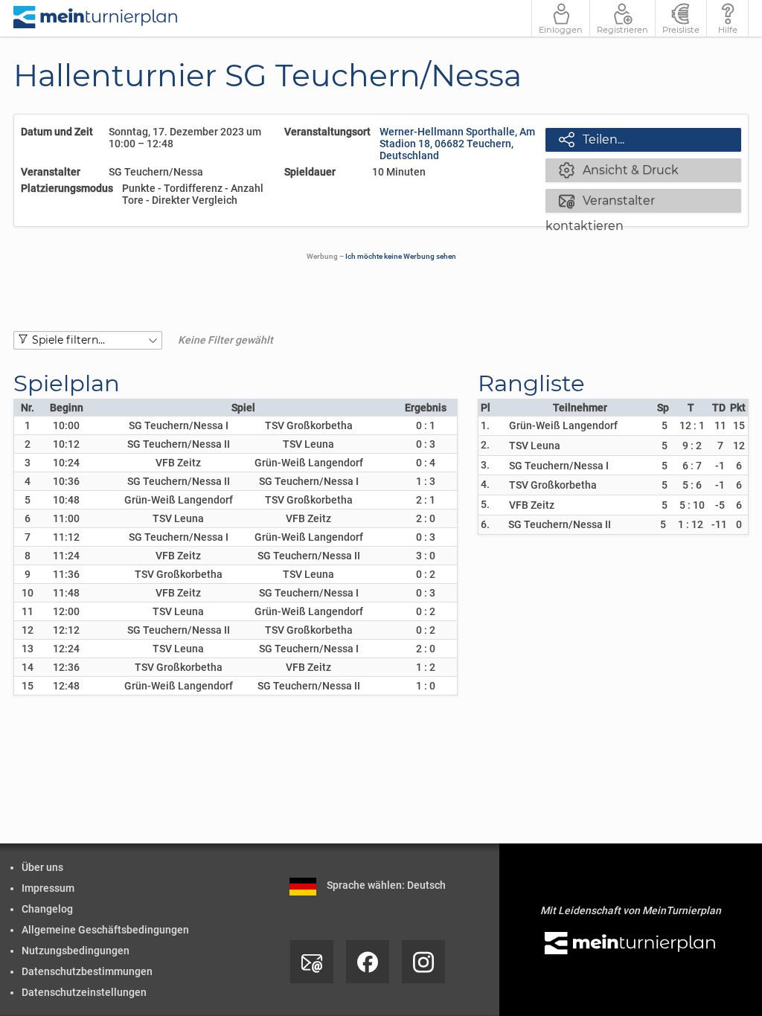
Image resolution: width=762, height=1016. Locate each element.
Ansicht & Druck (619, 170)
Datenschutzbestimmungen (87, 971)
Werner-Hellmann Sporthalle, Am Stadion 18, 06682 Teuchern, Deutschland (457, 143)
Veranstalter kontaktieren (600, 202)
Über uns (42, 867)
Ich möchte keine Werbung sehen (400, 256)
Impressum (48, 888)
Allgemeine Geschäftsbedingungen (105, 930)
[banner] (96, 18)
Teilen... (591, 139)
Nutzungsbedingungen (75, 950)
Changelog (47, 909)
